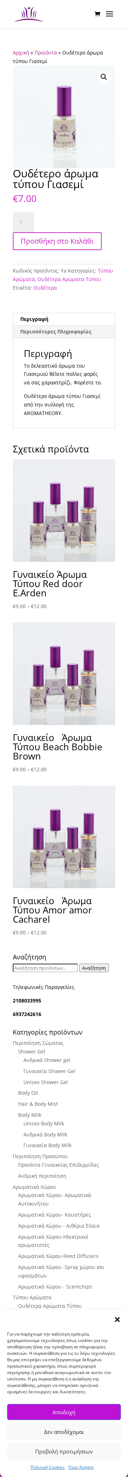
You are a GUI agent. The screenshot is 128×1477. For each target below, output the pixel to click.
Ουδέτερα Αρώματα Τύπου (69, 279)
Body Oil (28, 1092)
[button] (117, 1319)
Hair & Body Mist (38, 1103)
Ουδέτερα (45, 287)
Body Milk (29, 1114)
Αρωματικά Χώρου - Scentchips (55, 1286)
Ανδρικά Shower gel (46, 1060)
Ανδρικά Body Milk (45, 1134)
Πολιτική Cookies (48, 1467)
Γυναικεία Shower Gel (49, 1071)
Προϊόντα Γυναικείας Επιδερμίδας (58, 1164)
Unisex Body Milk (43, 1123)
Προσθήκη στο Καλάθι (57, 241)
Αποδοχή (64, 1412)
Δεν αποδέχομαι (64, 1431)
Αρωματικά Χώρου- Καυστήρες (54, 1214)
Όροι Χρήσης (81, 1467)
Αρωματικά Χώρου (34, 1186)
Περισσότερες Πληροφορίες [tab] (55, 331)
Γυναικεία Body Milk (47, 1145)
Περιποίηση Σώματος (38, 1043)
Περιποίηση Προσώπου (40, 1156)
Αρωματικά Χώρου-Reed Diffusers (58, 1256)
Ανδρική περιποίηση (42, 1175)
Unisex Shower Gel (45, 1082)
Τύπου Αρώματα (32, 1297)
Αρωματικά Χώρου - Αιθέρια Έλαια (59, 1225)
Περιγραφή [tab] (34, 319)
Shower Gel (31, 1051)
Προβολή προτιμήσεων (64, 1451)
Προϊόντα (45, 52)
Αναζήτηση (94, 968)
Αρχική (21, 52)
